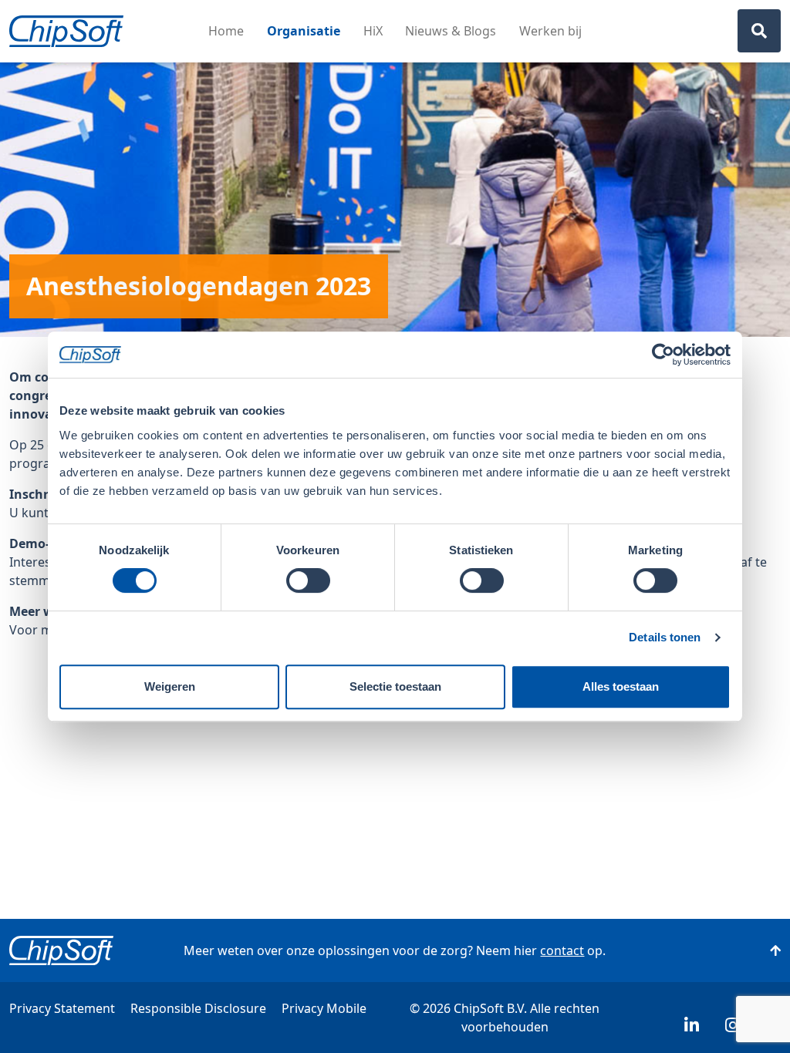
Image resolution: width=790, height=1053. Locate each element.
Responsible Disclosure (198, 1008)
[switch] (308, 580)
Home (226, 30)
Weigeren (169, 686)
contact (562, 950)
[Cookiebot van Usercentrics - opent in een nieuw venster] (663, 354)
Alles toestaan (620, 686)
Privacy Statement (62, 1008)
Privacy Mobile (324, 1008)
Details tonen (665, 637)
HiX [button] (373, 30)
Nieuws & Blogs (450, 30)
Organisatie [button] (303, 30)
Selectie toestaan (395, 686)
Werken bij (550, 30)
